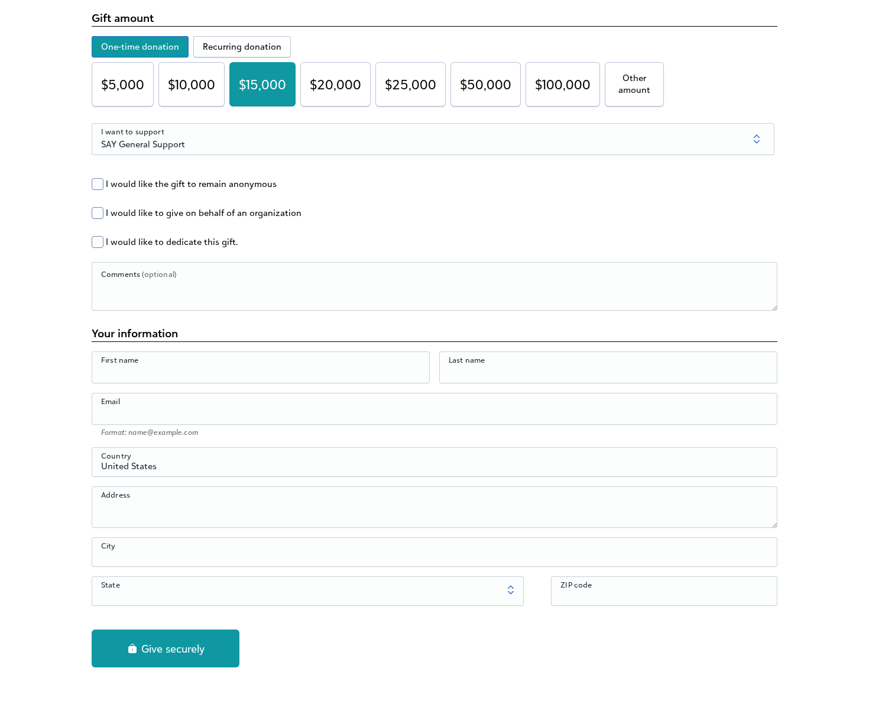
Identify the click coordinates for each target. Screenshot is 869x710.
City (108, 545)
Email (110, 401)
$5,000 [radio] (122, 84)
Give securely (171, 648)
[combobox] (434, 468)
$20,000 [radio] (335, 84)
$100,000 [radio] (563, 84)
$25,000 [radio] (410, 84)
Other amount (634, 83)
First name (120, 359)
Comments (138, 274)
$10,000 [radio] (191, 84)
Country (116, 455)
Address (115, 494)
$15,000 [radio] (262, 84)
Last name (467, 359)
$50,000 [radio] (485, 84)
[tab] (140, 46)
